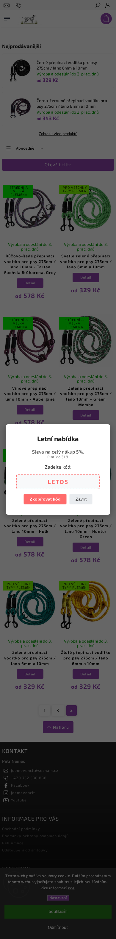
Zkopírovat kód (45, 499)
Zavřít (81, 499)
